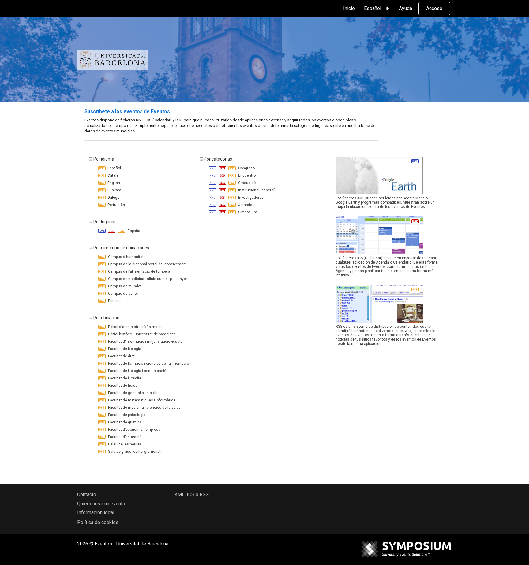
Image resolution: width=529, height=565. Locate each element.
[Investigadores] (213, 197)
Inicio (349, 8)
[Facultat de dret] (102, 356)
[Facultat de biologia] (102, 349)
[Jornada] (213, 205)
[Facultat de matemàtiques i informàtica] (102, 400)
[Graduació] (213, 183)
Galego (112, 197)
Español (113, 168)
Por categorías (217, 159)
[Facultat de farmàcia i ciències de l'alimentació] (102, 363)
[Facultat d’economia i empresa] (102, 429)
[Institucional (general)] (213, 190)
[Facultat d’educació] (102, 437)
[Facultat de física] (102, 385)
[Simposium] (213, 212)
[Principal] (102, 301)
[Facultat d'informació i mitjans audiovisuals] (102, 341)
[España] (102, 231)
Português (115, 205)
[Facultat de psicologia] (102, 415)
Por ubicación (105, 317)
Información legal (95, 512)
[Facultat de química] (102, 422)
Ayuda (405, 8)
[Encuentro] (213, 175)
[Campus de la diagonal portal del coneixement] (102, 264)
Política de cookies (97, 522)
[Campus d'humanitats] (102, 257)
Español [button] (372, 8)
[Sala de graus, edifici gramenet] (102, 451)
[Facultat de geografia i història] (102, 393)
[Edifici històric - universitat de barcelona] (102, 334)
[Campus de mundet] (102, 286)
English (113, 183)
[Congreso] (213, 168)
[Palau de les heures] (102, 444)
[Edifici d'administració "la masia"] (102, 327)
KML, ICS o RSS (191, 494)
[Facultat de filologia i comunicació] (102, 371)
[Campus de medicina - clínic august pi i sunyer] (102, 279)
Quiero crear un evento (101, 504)
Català (112, 175)
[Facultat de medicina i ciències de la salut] (102, 407)
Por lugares (103, 221)
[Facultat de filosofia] (102, 378)
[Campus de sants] (102, 293)
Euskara (113, 190)
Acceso (434, 8)
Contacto (86, 494)
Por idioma (103, 159)
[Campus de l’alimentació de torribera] (102, 271)
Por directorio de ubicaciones (120, 247)
